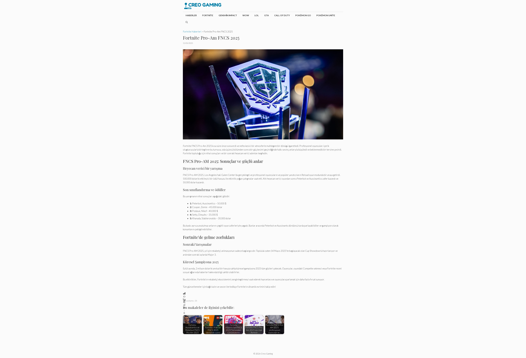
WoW (245, 15)
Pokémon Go (303, 15)
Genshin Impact (228, 15)
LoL (257, 15)
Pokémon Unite (325, 15)
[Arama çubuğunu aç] (187, 22)
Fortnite (207, 15)
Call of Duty (282, 15)
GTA (266, 15)
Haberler (191, 15)
